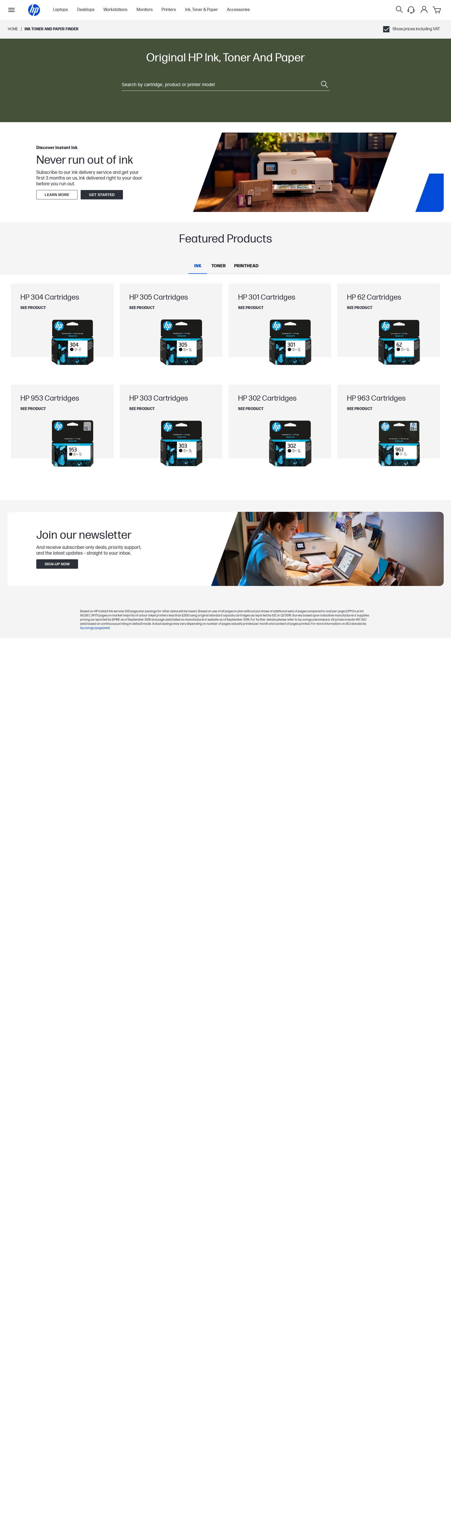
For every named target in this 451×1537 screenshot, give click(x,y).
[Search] (399, 10)
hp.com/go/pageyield (95, 628)
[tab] (197, 266)
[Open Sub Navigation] (11, 10)
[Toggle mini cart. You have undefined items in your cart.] (437, 10)
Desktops (85, 10)
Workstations (115, 10)
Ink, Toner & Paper (201, 10)
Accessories (238, 10)
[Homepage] (34, 10)
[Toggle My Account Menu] (424, 9)
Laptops (60, 10)
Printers (169, 10)
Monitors (145, 10)
